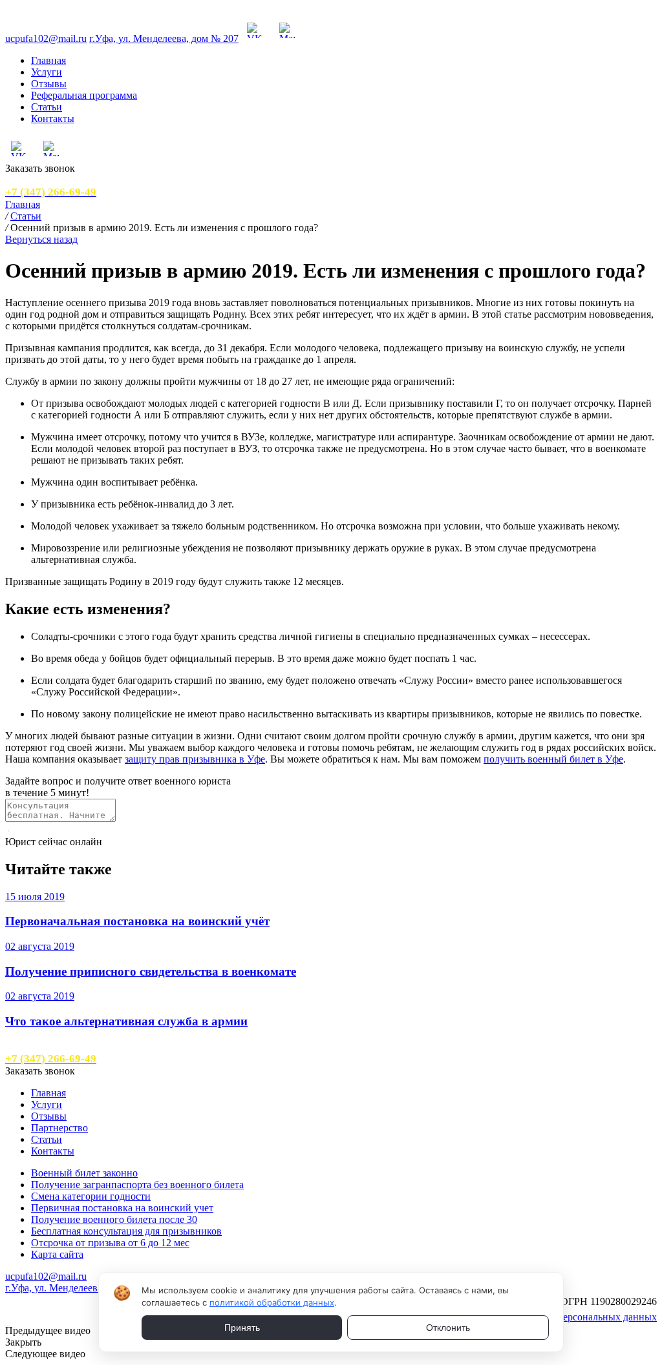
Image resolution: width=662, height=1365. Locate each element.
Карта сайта (57, 1254)
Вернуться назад (41, 239)
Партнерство (59, 1127)
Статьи (46, 106)
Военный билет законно (84, 1172)
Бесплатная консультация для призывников (126, 1231)
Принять (242, 1327)
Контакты (52, 118)
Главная (48, 60)
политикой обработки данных (271, 1302)
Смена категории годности (91, 1196)
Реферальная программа (84, 95)
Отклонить (448, 1327)
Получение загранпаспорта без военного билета (137, 1184)
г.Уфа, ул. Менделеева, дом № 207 (164, 38)
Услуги (46, 72)
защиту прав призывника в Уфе (195, 759)
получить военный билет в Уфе (553, 759)
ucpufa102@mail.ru (46, 38)
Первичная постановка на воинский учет (122, 1207)
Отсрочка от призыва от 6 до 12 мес (110, 1242)
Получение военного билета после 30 (114, 1219)
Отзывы (49, 83)
